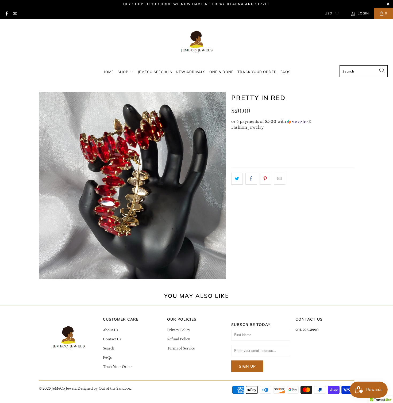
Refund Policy (178, 339)
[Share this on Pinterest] (265, 179)
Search (108, 348)
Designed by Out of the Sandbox (104, 388)
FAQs (285, 72)
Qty (235, 145)
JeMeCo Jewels (64, 388)
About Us (110, 330)
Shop (123, 72)
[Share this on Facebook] (251, 179)
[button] (292, 121)
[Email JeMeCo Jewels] (14, 13)
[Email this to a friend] (279, 179)
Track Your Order (257, 72)
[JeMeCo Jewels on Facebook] (6, 13)
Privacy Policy (178, 330)
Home (108, 72)
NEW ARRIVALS (191, 72)
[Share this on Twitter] (237, 179)
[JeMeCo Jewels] (196, 43)
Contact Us (112, 339)
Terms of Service (181, 348)
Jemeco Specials (155, 72)
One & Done (221, 72)
